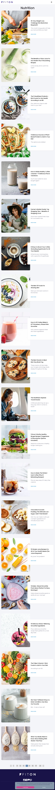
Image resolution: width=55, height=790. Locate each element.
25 (40, 765)
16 (32, 765)
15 (29, 765)
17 (36, 765)
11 (17, 765)
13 (23, 765)
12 (20, 765)
